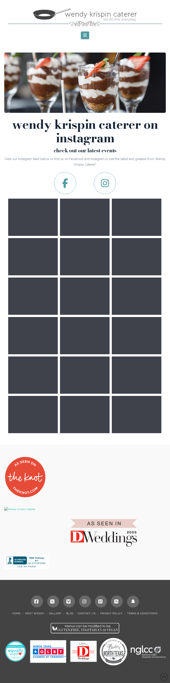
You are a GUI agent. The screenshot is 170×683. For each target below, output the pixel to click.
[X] (53, 601)
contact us (87, 613)
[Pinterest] (101, 601)
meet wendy (34, 613)
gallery (55, 613)
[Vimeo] (69, 601)
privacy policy (111, 613)
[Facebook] (37, 601)
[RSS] (117, 601)
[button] (85, 35)
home (16, 613)
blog (69, 613)
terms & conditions (142, 613)
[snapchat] (133, 602)
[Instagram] (85, 601)
